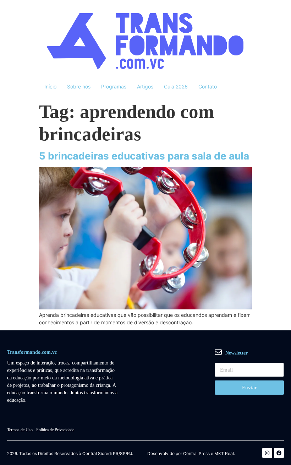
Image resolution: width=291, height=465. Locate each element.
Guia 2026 (176, 86)
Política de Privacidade (55, 429)
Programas (113, 86)
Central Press (196, 454)
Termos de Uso (20, 429)
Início (50, 86)
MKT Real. (224, 454)
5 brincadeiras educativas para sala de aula (144, 156)
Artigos (145, 86)
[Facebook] (279, 453)
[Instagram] (267, 453)
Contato (207, 86)
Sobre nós (78, 86)
